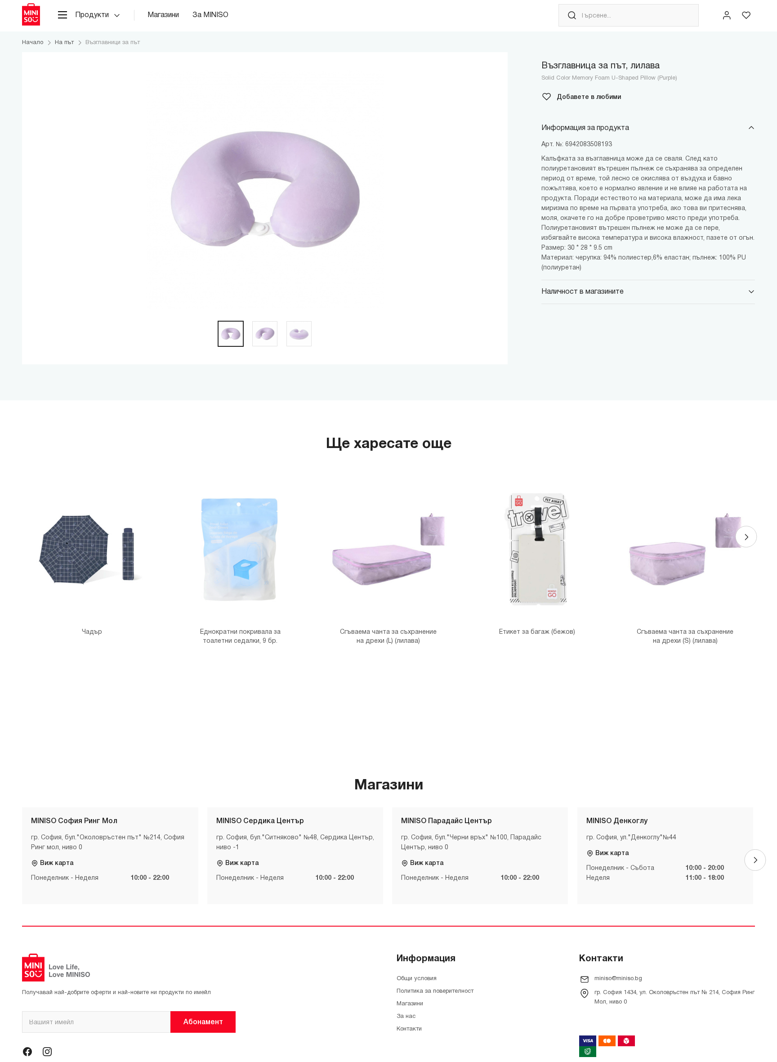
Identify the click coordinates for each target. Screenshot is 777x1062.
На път (64, 42)
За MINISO (210, 15)
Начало (32, 42)
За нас (406, 1016)
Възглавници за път (112, 42)
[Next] (746, 536)
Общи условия (417, 978)
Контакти (409, 1029)
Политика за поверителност (435, 991)
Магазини (163, 15)
